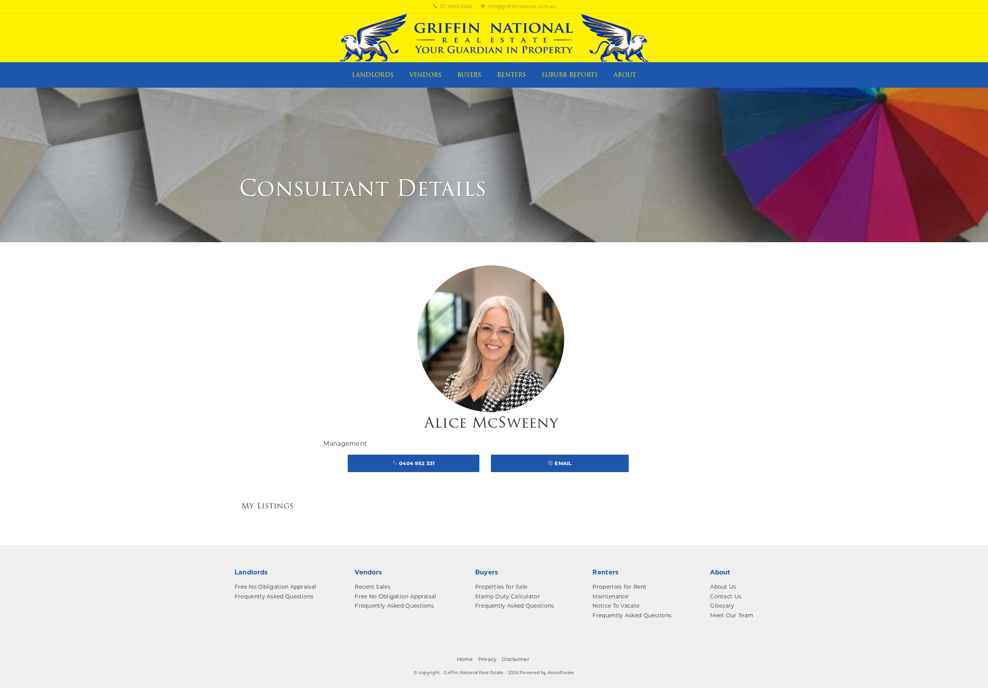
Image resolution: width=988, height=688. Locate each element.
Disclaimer (515, 659)
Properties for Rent (619, 586)
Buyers (469, 75)
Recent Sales (373, 586)
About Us (723, 586)
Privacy (487, 659)
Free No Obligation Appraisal (275, 586)
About (625, 75)
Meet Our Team (731, 615)
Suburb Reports (569, 75)
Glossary (722, 605)
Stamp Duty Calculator (507, 596)
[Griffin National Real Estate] (494, 37)
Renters (511, 75)
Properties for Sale (501, 586)
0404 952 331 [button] (416, 463)
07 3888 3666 (456, 6)
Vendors (425, 75)
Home (465, 659)
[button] (560, 463)
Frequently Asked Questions (274, 596)
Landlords (373, 75)
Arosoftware (561, 672)
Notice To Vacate (615, 605)
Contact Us (725, 596)
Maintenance (610, 596)
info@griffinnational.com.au (521, 6)
